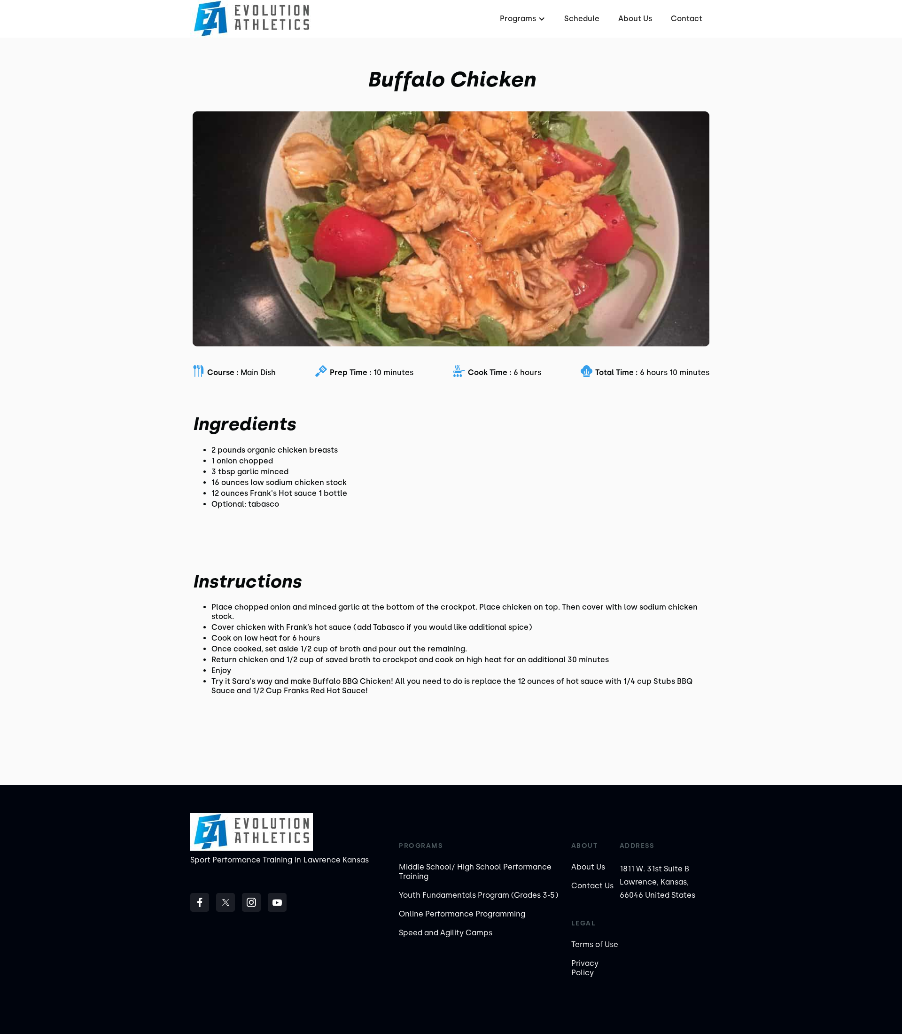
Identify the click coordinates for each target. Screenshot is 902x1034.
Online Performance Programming (462, 913)
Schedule (581, 18)
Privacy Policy (585, 968)
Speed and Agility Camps (445, 932)
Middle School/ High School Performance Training (475, 871)
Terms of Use (594, 944)
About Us (635, 18)
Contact (686, 18)
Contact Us (592, 885)
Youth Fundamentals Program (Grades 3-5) (478, 895)
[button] (521, 19)
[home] (251, 19)
